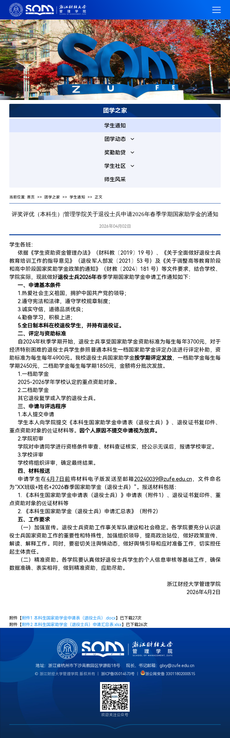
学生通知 (77, 197)
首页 (31, 197)
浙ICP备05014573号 (118, 674)
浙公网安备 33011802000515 (170, 674)
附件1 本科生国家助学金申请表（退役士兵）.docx (69, 618)
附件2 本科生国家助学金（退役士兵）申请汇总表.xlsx (72, 624)
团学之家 (52, 197)
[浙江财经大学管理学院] (47, 9)
